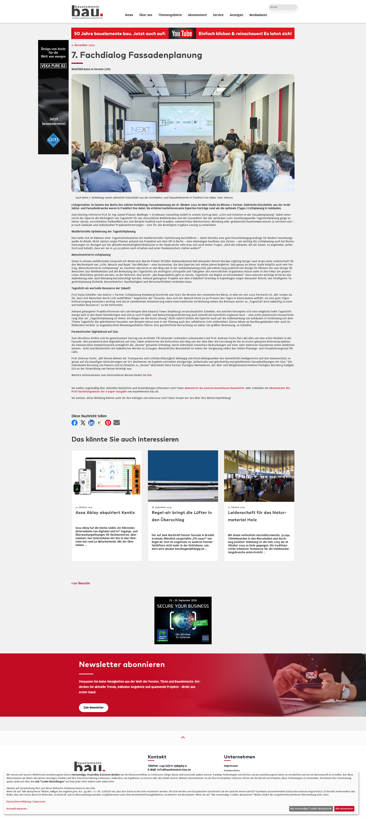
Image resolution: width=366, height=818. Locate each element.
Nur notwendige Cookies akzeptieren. (311, 808)
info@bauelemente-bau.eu (174, 769)
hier (149, 375)
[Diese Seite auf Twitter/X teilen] (83, 423)
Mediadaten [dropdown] (258, 15)
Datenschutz (232, 770)
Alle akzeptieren (344, 808)
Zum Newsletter (93, 707)
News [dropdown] (129, 15)
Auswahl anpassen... (17, 808)
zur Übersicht (81, 583)
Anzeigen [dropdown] (236, 15)
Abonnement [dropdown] (197, 15)
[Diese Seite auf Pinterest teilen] (109, 423)
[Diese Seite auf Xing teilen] (100, 423)
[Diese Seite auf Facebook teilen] (75, 423)
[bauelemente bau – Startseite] (88, 768)
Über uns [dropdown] (145, 15)
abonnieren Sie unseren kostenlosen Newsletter (215, 388)
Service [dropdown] (218, 15)
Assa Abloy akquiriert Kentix (105, 513)
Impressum (231, 765)
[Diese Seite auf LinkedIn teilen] (92, 423)
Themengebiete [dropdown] (170, 15)
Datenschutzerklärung (18, 801)
